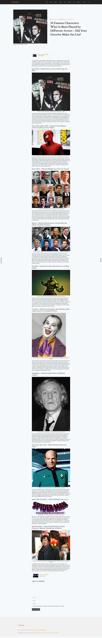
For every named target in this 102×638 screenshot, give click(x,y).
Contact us (43, 632)
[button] (89, 2)
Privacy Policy (48, 632)
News (47, 2)
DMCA (36, 632)
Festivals (78, 2)
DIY (73, 2)
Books (51, 2)
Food (65, 2)
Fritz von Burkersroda (69, 19)
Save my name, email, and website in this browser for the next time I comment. (48, 606)
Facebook (40, 630)
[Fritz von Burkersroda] (35, 56)
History (55, 2)
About (84, 2)
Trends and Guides (55, 19)
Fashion (60, 2)
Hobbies (69, 2)
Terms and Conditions (55, 632)
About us (39, 632)
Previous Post (1, 261)
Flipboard (44, 630)
